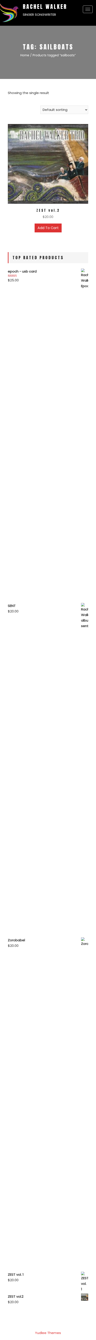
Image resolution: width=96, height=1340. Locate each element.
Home (24, 55)
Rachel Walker (45, 7)
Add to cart (48, 227)
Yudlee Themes (48, 1332)
